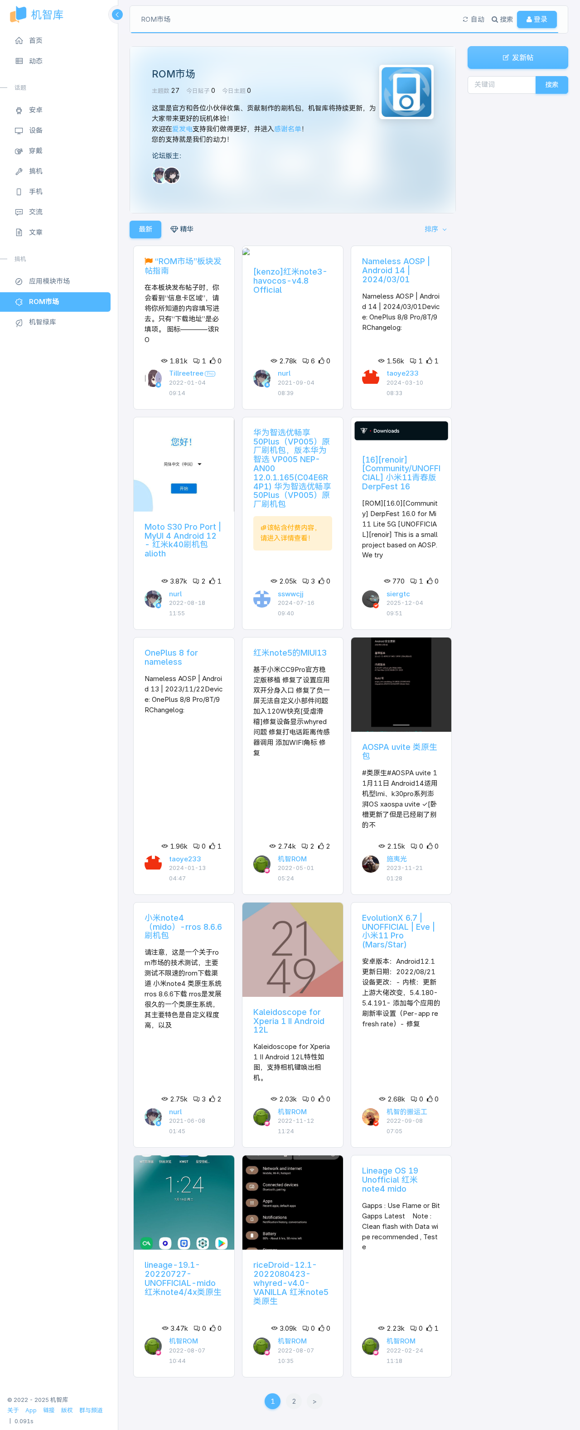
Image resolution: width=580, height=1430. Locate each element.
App (31, 1410)
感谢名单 (287, 129)
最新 (145, 229)
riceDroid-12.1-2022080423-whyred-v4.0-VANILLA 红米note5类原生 (291, 1282)
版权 (67, 1410)
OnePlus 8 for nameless (171, 657)
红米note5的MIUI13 (290, 652)
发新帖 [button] (522, 57)
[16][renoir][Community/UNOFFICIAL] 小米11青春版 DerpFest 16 (401, 473)
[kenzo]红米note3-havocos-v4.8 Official (290, 281)
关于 (13, 1410)
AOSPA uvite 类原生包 (399, 751)
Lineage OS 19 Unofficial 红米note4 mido (390, 1179)
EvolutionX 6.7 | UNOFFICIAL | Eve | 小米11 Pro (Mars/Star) (398, 931)
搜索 (552, 84)
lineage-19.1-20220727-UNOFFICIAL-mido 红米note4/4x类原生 (183, 1278)
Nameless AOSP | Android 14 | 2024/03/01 (396, 270)
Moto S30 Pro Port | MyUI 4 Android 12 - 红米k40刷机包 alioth (183, 540)
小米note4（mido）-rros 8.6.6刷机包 (183, 927)
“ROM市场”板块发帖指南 (183, 265)
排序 (432, 229)
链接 (49, 1410)
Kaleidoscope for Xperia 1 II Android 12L (288, 1021)
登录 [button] (539, 19)
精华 (185, 229)
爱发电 (182, 129)
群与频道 (91, 1410)
